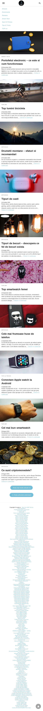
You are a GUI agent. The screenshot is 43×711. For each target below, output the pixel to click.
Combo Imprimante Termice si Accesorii (21, 694)
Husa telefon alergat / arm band (21, 633)
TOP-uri (4, 28)
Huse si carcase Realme (21, 533)
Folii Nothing (21, 586)
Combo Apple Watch (21, 684)
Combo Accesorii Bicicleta (21, 697)
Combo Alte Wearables (21, 687)
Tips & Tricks (6, 25)
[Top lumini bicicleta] (21, 90)
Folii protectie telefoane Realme (21, 592)
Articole (4, 9)
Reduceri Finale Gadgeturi (21, 555)
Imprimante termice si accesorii (21, 638)
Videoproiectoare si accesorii (21, 641)
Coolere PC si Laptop (21, 675)
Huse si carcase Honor (21, 516)
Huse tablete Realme (21, 616)
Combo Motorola (21, 681)
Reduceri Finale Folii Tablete (21, 551)
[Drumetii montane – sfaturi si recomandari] (21, 133)
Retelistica (21, 676)
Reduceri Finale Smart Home (21, 557)
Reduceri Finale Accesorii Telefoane (21, 560)
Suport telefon (21, 625)
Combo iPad (21, 701)
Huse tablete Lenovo (21, 609)
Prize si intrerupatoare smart (21, 564)
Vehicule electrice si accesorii (21, 653)
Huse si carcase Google (21, 527)
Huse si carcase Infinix (21, 531)
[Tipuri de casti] (21, 181)
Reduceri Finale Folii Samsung (21, 544)
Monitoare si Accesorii (21, 669)
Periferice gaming (21, 668)
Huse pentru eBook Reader (21, 610)
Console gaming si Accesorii (21, 667)
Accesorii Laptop (21, 510)
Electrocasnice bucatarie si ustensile (21, 569)
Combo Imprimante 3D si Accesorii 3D (21, 693)
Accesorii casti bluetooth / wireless (21, 579)
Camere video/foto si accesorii (21, 656)
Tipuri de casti (10, 198)
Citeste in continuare (26, 117)
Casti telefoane (21, 578)
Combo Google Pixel (21, 680)
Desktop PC (21, 671)
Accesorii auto (21, 650)
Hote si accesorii (21, 568)
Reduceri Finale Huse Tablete (21, 550)
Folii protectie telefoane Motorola (21, 594)
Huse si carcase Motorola (21, 523)
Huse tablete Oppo (21, 615)
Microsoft (21, 512)
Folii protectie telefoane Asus (21, 599)
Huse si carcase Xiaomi (22, 519)
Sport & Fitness (7, 22)
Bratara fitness (21, 576)
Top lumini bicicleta (13, 108)
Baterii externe (21, 618)
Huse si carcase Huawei (21, 517)
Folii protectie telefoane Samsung (21, 584)
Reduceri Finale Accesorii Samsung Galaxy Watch (21, 547)
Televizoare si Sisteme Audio (21, 566)
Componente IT (21, 672)
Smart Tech (6, 18)
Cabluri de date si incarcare (21, 619)
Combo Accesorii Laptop (21, 705)
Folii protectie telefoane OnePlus (21, 591)
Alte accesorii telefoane (21, 636)
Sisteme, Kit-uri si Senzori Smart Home (21, 561)
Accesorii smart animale (21, 658)
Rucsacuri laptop (21, 514)
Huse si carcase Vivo (21, 534)
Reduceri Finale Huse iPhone (21, 541)
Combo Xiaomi (21, 679)
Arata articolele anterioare (22, 495)
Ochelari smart (21, 573)
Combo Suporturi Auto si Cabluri (21, 692)
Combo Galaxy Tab (21, 702)
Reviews (5, 15)
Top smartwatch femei (14, 289)
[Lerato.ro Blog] (21, 3)
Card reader (21, 626)
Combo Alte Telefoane (21, 683)
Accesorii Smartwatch (21, 575)
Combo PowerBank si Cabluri (21, 688)
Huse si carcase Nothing (21, 538)
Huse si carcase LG (21, 524)
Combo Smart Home (21, 696)
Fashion (22, 582)
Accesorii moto (21, 652)
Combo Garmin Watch (21, 686)
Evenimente (6, 12)
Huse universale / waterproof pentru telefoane (21, 539)
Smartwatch (21, 574)
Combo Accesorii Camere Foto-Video (21, 707)
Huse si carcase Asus (21, 530)
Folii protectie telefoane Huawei (21, 596)
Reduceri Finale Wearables (21, 558)
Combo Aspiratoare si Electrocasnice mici (21, 695)
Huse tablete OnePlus (21, 613)
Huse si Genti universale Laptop (21, 513)
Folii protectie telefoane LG (21, 602)
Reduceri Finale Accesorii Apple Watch (21, 546)
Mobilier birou (21, 647)
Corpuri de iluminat (21, 565)
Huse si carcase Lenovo (21, 536)
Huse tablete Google (21, 612)
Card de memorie (21, 627)
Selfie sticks (21, 629)
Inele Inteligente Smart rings (21, 572)
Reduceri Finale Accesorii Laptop (21, 552)
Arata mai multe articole (21, 488)
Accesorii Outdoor (21, 659)
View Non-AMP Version (27, 507)
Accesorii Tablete (21, 617)
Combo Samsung (21, 678)
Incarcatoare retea (21, 620)
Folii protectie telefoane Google (21, 585)
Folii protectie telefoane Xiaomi (21, 587)
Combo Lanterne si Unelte (21, 700)
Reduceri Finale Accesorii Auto (21, 553)
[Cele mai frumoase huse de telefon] (21, 316)
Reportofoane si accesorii (21, 649)
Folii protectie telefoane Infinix (21, 598)
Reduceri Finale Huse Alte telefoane (21, 549)
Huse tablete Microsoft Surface (21, 608)
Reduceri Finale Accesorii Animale (21, 559)
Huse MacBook (21, 508)
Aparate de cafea (21, 570)
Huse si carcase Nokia (21, 535)
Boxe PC (21, 670)
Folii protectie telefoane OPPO (21, 593)
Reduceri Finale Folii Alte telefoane (21, 548)
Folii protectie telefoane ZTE (22, 589)
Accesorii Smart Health (21, 654)
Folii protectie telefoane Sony (21, 590)
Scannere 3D (21, 639)
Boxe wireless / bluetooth (21, 581)
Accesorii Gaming (21, 655)
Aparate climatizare (21, 562)
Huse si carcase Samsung (21, 515)
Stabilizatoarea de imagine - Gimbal (21, 630)
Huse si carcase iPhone (21, 518)
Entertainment (21, 663)
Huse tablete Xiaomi (21, 611)
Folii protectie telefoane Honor (21, 595)
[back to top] (38, 706)
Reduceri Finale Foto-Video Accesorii (21, 556)
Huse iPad (21, 604)
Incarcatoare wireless (21, 621)
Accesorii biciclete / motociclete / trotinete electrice (21, 651)
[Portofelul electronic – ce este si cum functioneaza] (21, 42)
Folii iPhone (21, 583)
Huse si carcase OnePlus (21, 525)
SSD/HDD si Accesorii (21, 673)
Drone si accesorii (21, 661)
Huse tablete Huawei (21, 607)
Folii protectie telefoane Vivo (22, 603)
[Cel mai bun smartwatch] (21, 410)
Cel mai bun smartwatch (15, 427)
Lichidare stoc (21, 540)
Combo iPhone (21, 677)
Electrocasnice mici (21, 567)
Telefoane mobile (21, 644)
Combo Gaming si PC (21, 706)
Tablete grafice (21, 643)
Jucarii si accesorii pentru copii (21, 664)
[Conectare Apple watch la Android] (21, 362)
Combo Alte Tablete (21, 704)
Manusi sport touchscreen (21, 635)
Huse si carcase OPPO (22, 532)
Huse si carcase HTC (21, 526)
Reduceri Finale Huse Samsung (21, 543)
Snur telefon (21, 632)
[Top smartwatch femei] (21, 271)
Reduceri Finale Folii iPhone (21, 542)
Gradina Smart (21, 662)
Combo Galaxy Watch (21, 685)
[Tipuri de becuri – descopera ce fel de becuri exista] (21, 225)
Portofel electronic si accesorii (21, 509)
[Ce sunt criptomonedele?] (21, 452)
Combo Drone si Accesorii (21, 698)
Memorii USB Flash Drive (21, 645)
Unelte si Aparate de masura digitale (22, 660)
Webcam (21, 646)
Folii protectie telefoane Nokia (21, 600)
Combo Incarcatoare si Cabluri (21, 689)
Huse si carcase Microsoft (21, 529)
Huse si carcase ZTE (21, 521)
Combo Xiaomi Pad (21, 703)
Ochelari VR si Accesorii (21, 666)
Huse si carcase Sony (21, 522)
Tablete (21, 642)
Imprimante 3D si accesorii (21, 637)
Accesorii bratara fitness (21, 577)
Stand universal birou (21, 623)
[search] (40, 3)
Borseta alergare (21, 634)
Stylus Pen (21, 624)
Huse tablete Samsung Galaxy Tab (21, 606)
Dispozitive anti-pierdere (21, 628)
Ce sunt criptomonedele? (16, 470)
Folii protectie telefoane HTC (21, 601)
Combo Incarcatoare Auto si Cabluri (21, 690)
